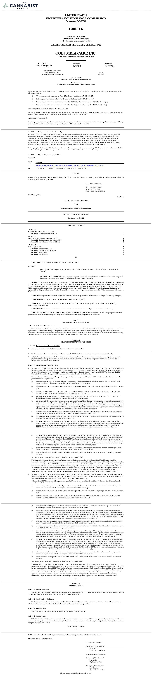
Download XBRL (147, 4)
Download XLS (144, 4)
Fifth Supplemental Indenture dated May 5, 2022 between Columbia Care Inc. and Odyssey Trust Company (70, 165)
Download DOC (138, 4)
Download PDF (141, 4)
